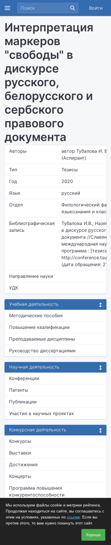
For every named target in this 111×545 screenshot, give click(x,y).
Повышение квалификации (39, 327)
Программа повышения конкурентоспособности (37, 491)
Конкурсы (20, 441)
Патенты (18, 390)
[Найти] (72, 8)
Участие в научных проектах (41, 413)
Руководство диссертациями (42, 350)
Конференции (24, 378)
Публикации (23, 402)
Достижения (23, 464)
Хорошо (93, 534)
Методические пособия (36, 315)
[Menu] (7, 8)
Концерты (20, 476)
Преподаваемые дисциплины (42, 339)
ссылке (73, 517)
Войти (96, 8)
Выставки (20, 453)
